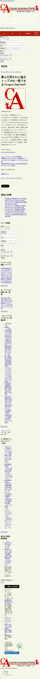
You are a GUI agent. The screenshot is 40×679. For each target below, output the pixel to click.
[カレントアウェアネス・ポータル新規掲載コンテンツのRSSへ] (12, 598)
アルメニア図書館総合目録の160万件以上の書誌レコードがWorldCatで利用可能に (9, 401)
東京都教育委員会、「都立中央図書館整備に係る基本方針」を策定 (8, 486)
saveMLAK (8, 576)
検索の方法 (8, 625)
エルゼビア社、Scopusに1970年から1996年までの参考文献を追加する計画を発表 (16, 214)
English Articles (36, 33)
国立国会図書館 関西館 (8, 631)
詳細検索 (2, 42)
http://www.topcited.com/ (8, 152)
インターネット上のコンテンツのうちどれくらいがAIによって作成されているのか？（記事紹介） (8, 375)
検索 (2, 61)
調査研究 (28, 33)
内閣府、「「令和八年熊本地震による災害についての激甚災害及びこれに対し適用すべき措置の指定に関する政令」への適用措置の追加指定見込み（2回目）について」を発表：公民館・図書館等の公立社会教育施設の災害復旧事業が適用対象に (8, 347)
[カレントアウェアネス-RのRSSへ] (5, 434)
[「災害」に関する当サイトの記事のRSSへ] (8, 547)
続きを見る (4, 285)
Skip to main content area (7, 0)
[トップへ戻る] (1, 678)
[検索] (1, 230)
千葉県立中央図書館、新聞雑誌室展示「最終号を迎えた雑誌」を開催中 (8, 389)
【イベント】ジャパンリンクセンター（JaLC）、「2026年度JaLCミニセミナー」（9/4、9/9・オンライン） (8, 519)
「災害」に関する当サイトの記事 (8, 544)
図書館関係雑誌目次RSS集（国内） (9, 601)
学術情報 (19, 156)
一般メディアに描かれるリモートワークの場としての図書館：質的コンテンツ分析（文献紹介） (8, 454)
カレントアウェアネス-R (8, 156)
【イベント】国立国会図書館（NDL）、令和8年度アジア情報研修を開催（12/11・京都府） (8, 415)
